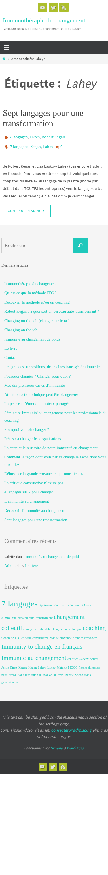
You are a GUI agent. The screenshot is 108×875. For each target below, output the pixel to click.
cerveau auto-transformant (35, 615)
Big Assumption (49, 602)
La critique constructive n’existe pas (33, 480)
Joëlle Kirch (9, 664)
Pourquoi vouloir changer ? (26, 427)
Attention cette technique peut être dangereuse (41, 392)
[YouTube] (42, 7)
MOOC (72, 664)
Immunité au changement (33, 655)
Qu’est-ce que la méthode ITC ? (30, 290)
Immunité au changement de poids (32, 336)
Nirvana (56, 745)
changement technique (67, 626)
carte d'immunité (72, 602)
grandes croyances (85, 635)
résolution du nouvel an (41, 672)
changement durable (36, 626)
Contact (10, 355)
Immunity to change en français (41, 643)
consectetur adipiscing (71, 727)
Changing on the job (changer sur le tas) (37, 318)
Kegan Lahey (37, 664)
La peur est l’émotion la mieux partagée (36, 401)
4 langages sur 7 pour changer (28, 489)
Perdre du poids (89, 664)
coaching (94, 625)
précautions (16, 672)
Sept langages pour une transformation (35, 517)
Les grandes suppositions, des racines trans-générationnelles (52, 364)
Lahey (48, 144)
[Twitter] (53, 7)
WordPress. (75, 745)
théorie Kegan (74, 672)
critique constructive (34, 635)
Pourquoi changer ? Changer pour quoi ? (37, 373)
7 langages (19, 136)
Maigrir (62, 664)
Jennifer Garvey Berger (82, 656)
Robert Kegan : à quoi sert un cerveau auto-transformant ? (51, 308)
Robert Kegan (53, 136)
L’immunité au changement (26, 498)
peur (4, 672)
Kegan (35, 144)
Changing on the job (20, 327)
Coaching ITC (10, 635)
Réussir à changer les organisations (32, 436)
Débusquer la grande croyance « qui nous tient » (43, 471)
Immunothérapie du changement (44, 20)
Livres (35, 136)
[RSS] (64, 7)
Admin (10, 563)
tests (60, 672)
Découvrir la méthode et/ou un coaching (37, 299)
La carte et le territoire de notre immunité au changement (51, 445)
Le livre (10, 345)
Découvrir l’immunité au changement (34, 507)
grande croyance (61, 635)
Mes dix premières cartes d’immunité (34, 382)
